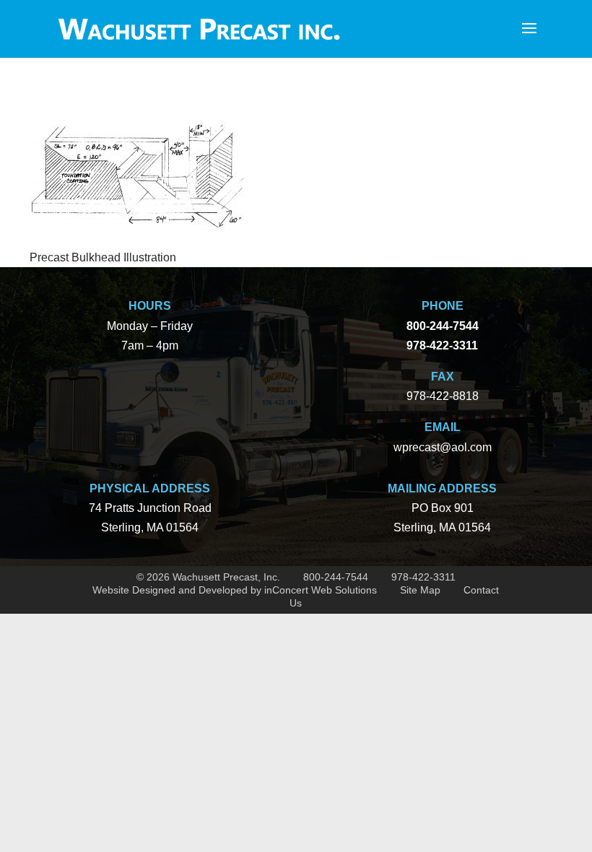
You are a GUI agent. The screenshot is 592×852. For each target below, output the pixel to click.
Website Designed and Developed (170, 590)
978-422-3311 (423, 577)
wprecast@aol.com (442, 447)
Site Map (420, 590)
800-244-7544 (335, 577)
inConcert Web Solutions (320, 590)
